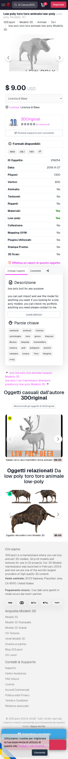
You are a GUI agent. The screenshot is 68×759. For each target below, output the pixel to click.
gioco (37, 336)
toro (28, 336)
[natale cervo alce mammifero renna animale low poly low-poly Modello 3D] (34, 435)
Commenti (35, 270)
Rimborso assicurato (17, 706)
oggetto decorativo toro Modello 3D (25, 535)
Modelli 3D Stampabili (18, 622)
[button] (58, 439)
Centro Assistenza (15, 673)
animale (14, 330)
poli (23, 347)
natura (13, 347)
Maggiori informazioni (31, 746)
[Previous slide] (8, 57)
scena (25, 353)
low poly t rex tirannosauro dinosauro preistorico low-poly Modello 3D (27, 382)
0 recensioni (43, 124)
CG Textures (12, 633)
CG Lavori (11, 655)
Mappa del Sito (37, 726)
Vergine (47, 353)
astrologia (15, 336)
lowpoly (25, 342)
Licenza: (14, 107)
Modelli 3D (11, 617)
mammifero (40, 342)
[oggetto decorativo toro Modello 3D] (34, 511)
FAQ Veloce (12, 679)
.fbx (31, 151)
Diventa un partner (16, 644)
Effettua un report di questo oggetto (36, 263)
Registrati (58, 4)
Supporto (10, 668)
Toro (36, 353)
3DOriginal (30, 119)
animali (27, 330)
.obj (22, 151)
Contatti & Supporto (20, 662)
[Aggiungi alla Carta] (51, 452)
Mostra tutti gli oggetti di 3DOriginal (34, 406)
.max (12, 151)
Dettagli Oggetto (16, 270)
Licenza (9, 684)
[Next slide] (59, 57)
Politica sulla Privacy (17, 695)
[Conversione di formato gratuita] (40, 151)
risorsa (40, 330)
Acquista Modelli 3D (20, 611)
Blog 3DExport (14, 649)
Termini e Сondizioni (16, 700)
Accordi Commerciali (17, 690)
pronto (47, 347)
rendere (14, 353)
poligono (34, 347)
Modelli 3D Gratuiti (16, 628)
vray (12, 359)
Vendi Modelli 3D (15, 638)
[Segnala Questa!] (58, 452)
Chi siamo (12, 549)
